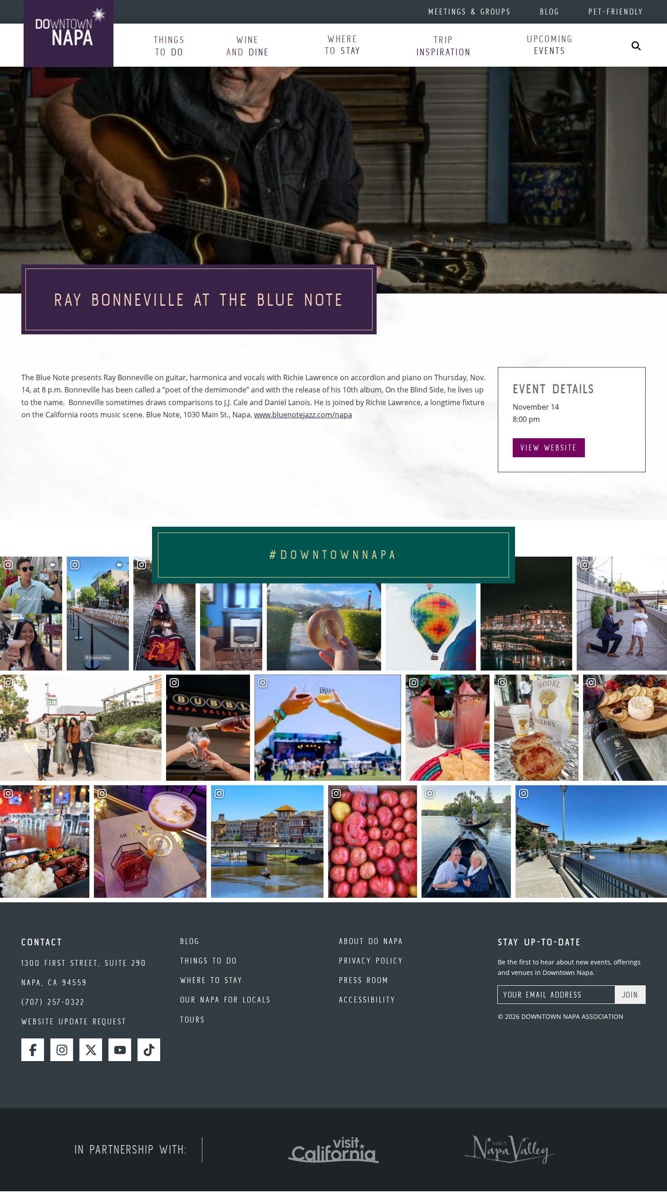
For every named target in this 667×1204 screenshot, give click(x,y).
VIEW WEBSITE (548, 447)
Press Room (364, 980)
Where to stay (211, 980)
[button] (169, 46)
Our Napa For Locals (225, 999)
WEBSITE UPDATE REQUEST (74, 1021)
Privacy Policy (371, 960)
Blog (549, 11)
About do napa (371, 941)
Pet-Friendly (616, 11)
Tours (192, 1019)
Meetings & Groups (469, 11)
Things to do (208, 960)
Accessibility (367, 999)
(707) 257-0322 (53, 1002)
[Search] (636, 45)
